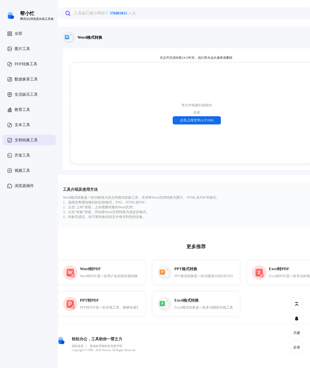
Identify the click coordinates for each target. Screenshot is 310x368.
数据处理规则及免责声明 (106, 346)
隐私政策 (78, 346)
